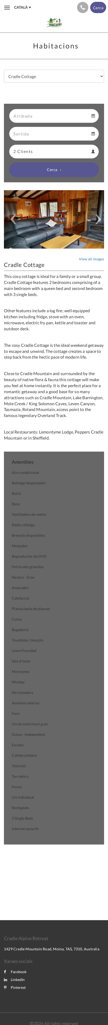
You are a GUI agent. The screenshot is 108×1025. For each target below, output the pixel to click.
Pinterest (18, 987)
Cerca (52, 169)
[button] (11, 219)
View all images (91, 259)
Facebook (18, 971)
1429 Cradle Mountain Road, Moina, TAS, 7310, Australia (51, 949)
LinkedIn (18, 979)
